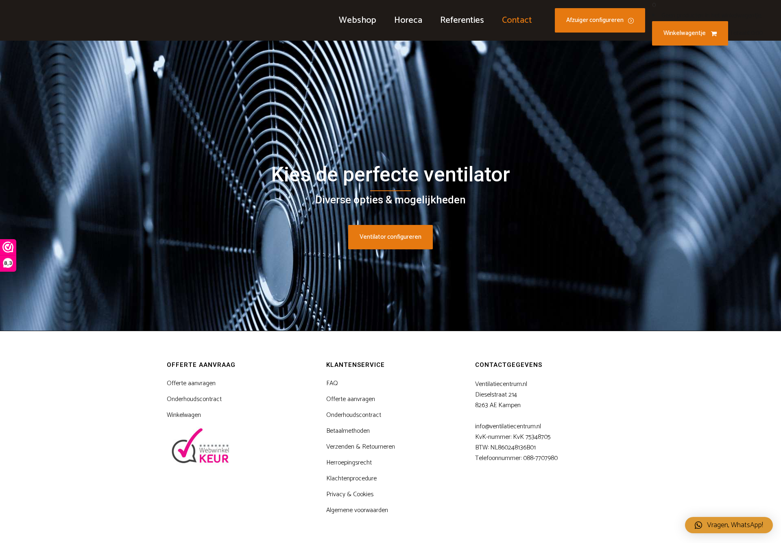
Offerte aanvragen (191, 383)
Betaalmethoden (348, 431)
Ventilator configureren (390, 237)
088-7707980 (540, 458)
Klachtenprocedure (351, 478)
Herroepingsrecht (349, 462)
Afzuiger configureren (595, 20)
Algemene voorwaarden (357, 510)
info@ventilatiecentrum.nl (508, 426)
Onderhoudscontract (194, 399)
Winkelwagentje (685, 33)
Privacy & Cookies (349, 494)
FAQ (332, 383)
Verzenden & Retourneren (360, 447)
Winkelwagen (184, 415)
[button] (729, 525)
